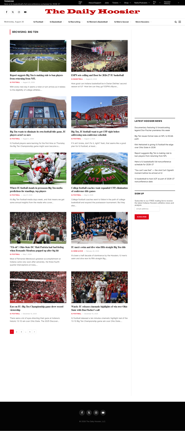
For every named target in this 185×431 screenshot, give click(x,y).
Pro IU (154, 3)
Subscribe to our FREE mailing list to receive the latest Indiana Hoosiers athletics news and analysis (154, 203)
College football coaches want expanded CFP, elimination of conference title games (99, 189)
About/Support (95, 3)
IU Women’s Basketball (97, 22)
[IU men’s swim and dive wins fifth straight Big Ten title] (99, 228)
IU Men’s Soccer (121, 22)
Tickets (115, 3)
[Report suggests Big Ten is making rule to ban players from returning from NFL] (38, 56)
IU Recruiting (74, 22)
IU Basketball (56, 22)
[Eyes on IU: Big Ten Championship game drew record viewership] (38, 287)
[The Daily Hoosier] (92, 12)
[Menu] (179, 22)
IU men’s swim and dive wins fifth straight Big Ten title (98, 247)
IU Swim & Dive (77, 251)
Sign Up (80, 3)
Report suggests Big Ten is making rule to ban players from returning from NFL (36, 77)
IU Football (38, 22)
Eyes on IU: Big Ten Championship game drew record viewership (36, 308)
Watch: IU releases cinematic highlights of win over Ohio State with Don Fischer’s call (99, 308)
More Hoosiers (142, 22)
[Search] (175, 22)
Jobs (107, 3)
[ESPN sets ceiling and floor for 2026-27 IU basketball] (99, 56)
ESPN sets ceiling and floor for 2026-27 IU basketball (97, 75)
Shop (126, 3)
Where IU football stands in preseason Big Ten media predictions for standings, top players (36, 189)
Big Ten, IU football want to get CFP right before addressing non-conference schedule (95, 133)
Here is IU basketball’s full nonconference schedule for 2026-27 (32, 4)
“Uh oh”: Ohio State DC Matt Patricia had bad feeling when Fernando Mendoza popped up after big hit (37, 248)
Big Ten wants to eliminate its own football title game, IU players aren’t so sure (38, 133)
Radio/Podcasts (140, 3)
